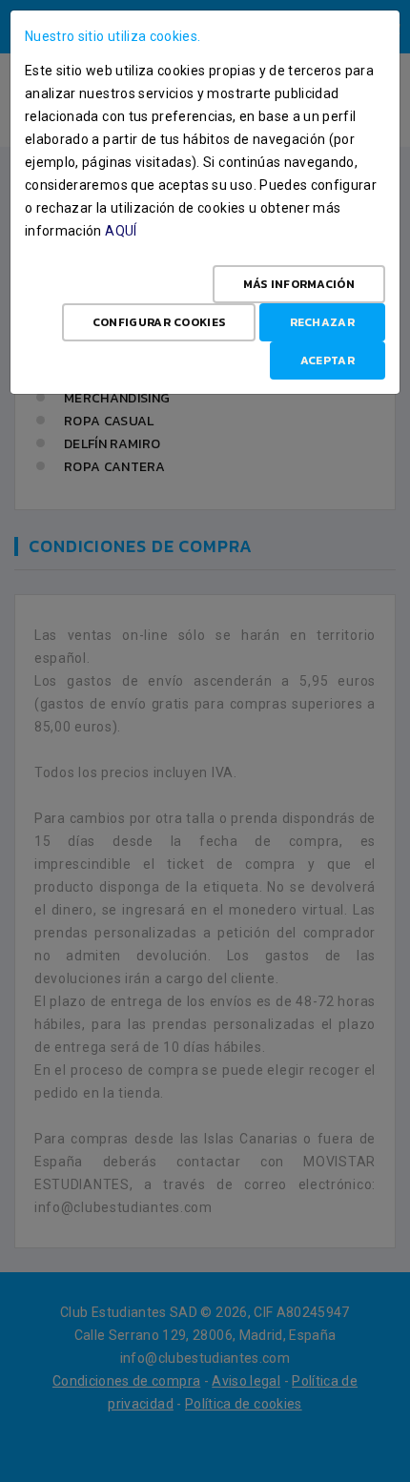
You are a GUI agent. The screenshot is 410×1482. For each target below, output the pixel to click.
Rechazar (322, 322)
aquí (120, 230)
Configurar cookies (158, 322)
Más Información (299, 284)
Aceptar (327, 360)
